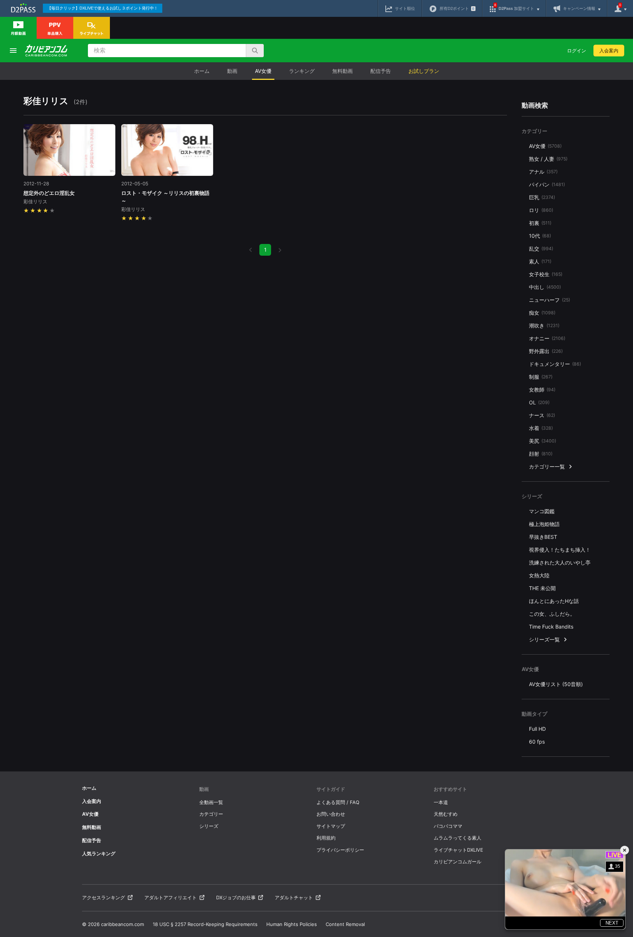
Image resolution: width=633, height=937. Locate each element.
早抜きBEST (543, 537)
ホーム (202, 71)
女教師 (542, 389)
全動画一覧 (211, 802)
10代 (540, 236)
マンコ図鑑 (542, 511)
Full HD (537, 729)
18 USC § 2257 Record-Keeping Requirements (205, 924)
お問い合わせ (330, 814)
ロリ (541, 210)
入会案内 (608, 50)
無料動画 (342, 71)
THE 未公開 (542, 588)
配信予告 (380, 71)
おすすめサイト (450, 789)
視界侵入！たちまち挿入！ (560, 550)
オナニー (547, 338)
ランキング (302, 71)
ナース (542, 415)
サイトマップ (330, 826)
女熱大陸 (539, 575)
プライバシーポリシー (340, 850)
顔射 (540, 454)
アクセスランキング (103, 897)
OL (539, 402)
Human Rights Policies (291, 924)
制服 (540, 377)
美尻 (542, 441)
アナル (543, 171)
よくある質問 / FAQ (337, 802)
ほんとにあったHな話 (554, 601)
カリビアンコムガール (457, 861)
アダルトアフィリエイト (170, 897)
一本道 (441, 802)
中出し (545, 287)
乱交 (541, 248)
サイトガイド (330, 789)
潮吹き (544, 325)
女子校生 (545, 274)
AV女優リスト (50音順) (556, 684)
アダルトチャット (294, 897)
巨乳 (542, 197)
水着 (541, 428)
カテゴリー (211, 814)
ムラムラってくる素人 (457, 838)
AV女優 (263, 71)
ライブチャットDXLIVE (458, 850)
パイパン (547, 184)
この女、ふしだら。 (552, 614)
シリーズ (208, 826)
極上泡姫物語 (544, 524)
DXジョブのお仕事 (236, 897)
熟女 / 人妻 (548, 159)
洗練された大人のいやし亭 (560, 562)
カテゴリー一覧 (547, 466)
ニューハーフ (549, 300)
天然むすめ (446, 814)
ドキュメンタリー (555, 364)
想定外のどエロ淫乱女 (49, 193)
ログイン (576, 50)
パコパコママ (448, 826)
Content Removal (345, 924)
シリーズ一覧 (544, 639)
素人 (540, 261)
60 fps (537, 741)
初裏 (540, 223)
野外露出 (546, 351)
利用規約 (326, 838)
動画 (232, 71)
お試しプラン (423, 71)
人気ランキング (98, 853)
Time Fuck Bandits (551, 626)
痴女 (542, 313)
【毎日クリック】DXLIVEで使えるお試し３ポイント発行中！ (102, 8)
